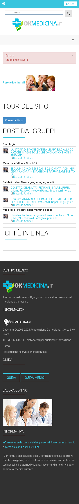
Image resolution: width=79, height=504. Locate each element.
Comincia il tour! (14, 120)
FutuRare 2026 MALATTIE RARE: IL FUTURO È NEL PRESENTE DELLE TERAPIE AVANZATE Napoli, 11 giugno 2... (43, 201)
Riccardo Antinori (23, 158)
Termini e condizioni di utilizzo (22, 446)
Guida (11, 378)
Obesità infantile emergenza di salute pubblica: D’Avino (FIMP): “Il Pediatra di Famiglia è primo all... (42, 217)
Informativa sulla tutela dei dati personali (26, 442)
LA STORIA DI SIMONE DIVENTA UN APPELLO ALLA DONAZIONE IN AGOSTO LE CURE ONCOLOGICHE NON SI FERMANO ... (42, 152)
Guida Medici (35, 378)
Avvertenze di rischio (63, 442)
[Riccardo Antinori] (6, 150)
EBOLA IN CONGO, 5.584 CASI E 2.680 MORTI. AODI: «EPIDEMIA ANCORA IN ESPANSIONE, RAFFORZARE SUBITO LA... (43, 171)
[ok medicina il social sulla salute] (39, 24)
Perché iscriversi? (14, 82)
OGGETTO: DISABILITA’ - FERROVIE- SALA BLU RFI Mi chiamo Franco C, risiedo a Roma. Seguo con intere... (41, 189)
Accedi (71, 4)
